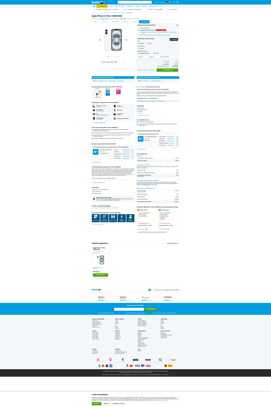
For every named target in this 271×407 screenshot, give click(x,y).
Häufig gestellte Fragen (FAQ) (166, 335)
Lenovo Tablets (95, 336)
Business (117, 349)
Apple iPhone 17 (95, 320)
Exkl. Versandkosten (101, 278)
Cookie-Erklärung (163, 400)
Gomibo (94, 349)
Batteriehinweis (141, 340)
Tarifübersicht (146, 80)
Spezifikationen (112, 80)
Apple (100, 12)
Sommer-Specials (102, 6)
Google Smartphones (142, 325)
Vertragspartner (164, 337)
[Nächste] (126, 39)
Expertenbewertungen (103, 80)
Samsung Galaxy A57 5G (97, 324)
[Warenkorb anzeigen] (177, 2)
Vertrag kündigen (141, 342)
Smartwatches (118, 338)
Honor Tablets (95, 332)
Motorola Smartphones (142, 324)
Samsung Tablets (95, 333)
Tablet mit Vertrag (95, 338)
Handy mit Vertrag (119, 6)
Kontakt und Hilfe (165, 331)
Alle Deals (139, 350)
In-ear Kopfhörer (118, 336)
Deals (139, 349)
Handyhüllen (117, 332)
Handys (140, 319)
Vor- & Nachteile (120, 80)
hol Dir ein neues (99, 200)
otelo (116, 325)
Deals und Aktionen (141, 346)
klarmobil (117, 323)
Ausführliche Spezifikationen (99, 122)
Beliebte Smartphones (98, 319)
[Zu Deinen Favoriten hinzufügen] (177, 25)
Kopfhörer (117, 337)
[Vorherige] (100, 39)
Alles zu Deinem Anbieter (142, 345)
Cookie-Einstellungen (126, 374)
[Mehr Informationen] (153, 38)
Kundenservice (153, 6)
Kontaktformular (164, 333)
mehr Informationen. (148, 372)
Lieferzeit (139, 335)
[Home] (94, 6)
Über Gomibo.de (106, 374)
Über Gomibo (94, 350)
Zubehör (144, 6)
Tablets (138, 6)
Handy (110, 6)
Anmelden (162, 2)
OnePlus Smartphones (142, 323)
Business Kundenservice (119, 353)
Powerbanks (117, 335)
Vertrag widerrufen (141, 344)
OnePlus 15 (94, 325)
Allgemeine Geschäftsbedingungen (153, 374)
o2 (115, 324)
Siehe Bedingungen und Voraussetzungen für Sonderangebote (150, 101)
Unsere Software (95, 352)
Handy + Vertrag (119, 319)
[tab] (110, 56)
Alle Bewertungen (97, 162)
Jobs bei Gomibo (164, 336)
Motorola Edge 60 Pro (96, 323)
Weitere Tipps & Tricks (98, 224)
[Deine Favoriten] (174, 2)
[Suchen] (150, 2)
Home (93, 12)
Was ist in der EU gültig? (143, 115)
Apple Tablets (94, 335)
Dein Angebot (129, 12)
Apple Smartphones (141, 320)
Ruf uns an (163, 332)
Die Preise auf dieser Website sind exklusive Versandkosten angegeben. (154, 371)
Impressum (118, 374)
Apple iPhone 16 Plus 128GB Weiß (119, 12)
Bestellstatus (140, 333)
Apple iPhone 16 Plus (107, 12)
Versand (139, 336)
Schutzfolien (117, 333)
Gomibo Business (118, 350)
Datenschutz (94, 353)
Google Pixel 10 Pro (96, 327)
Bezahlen (139, 332)
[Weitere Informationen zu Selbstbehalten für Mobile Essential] (146, 229)
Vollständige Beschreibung (99, 182)
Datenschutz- (155, 400)
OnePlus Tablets (95, 337)
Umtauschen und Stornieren (143, 337)
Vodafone (117, 328)
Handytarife (130, 6)
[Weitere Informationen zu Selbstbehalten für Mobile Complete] (168, 229)
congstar (116, 320)
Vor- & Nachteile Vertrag (155, 80)
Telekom (116, 327)
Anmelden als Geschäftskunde (121, 352)
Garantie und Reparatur (142, 338)
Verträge (139, 341)
